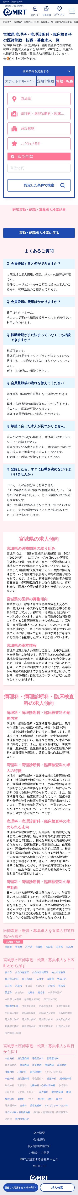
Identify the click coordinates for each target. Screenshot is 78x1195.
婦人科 (59, 1099)
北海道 (8, 947)
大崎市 (31, 992)
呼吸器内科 (38, 1058)
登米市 (61, 986)
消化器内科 (23, 1058)
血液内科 (36, 1065)
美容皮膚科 (35, 1105)
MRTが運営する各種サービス (39, 1159)
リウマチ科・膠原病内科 (17, 1112)
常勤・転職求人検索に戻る (39, 232)
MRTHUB (39, 1166)
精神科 (41, 1099)
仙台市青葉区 (22, 972)
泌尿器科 (43, 1092)
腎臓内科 (24, 1065)
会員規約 (39, 1139)
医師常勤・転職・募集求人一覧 (38, 22)
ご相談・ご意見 (39, 1152)
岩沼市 (51, 986)
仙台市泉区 (27, 979)
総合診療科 (35, 1072)
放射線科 (9, 1099)
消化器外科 (23, 1078)
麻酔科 (20, 1099)
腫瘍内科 (9, 1072)
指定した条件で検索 (39, 185)
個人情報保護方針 (39, 1146)
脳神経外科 (65, 1078)
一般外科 (9, 1078)
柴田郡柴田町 (12, 1006)
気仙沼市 (61, 979)
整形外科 (51, 1078)
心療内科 (22, 1072)
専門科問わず (22, 1119)
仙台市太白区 (12, 979)
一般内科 (9, 1058)
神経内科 (49, 1065)
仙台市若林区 (58, 972)
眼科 (68, 1092)
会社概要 (39, 1132)
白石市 (8, 986)
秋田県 (49, 947)
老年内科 (61, 1065)
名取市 (18, 986)
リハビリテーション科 (56, 1105)
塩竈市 (50, 979)
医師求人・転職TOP (12, 22)
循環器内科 (52, 1058)
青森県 (18, 947)
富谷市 (41, 992)
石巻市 (40, 979)
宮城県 (39, 947)
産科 (50, 1099)
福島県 (69, 947)
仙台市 (8, 972)
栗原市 (8, 992)
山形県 (59, 947)
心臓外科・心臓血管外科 (42, 1085)
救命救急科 (57, 1092)
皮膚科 (23, 1105)
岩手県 (28, 947)
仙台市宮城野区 (40, 972)
